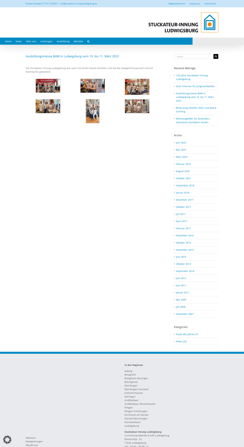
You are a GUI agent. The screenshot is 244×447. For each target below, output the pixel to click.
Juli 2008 (180, 306)
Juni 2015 (181, 256)
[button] (88, 41)
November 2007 (185, 314)
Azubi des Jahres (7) (187, 334)
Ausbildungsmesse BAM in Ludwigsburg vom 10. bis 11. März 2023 (195, 97)
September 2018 (185, 185)
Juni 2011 (181, 285)
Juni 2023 (181, 142)
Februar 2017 (183, 228)
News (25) (181, 341)
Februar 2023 (183, 164)
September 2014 (185, 271)
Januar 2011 (182, 292)
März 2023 (182, 156)
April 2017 (181, 221)
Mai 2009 (181, 299)
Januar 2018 (182, 192)
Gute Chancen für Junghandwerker (195, 86)
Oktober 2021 (183, 178)
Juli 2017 (180, 214)
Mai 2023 (181, 149)
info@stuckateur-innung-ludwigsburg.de (78, 3)
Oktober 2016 (183, 242)
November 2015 (185, 249)
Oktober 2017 (183, 206)
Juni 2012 (181, 278)
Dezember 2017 (184, 199)
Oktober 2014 (183, 263)
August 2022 (183, 171)
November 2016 (185, 235)
